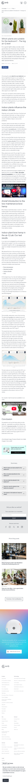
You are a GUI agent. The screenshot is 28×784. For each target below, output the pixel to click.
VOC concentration (21, 381)
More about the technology (19, 678)
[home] (4, 3)
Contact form (17, 719)
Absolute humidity (8, 269)
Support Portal (5, 721)
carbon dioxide (12, 141)
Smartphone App (5, 691)
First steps (4, 719)
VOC (4, 273)
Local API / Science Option (7, 702)
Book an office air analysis (19, 751)
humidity (10, 317)
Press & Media (17, 725)
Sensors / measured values (19, 680)
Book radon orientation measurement (19, 754)
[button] (25, 2)
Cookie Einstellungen (7, 776)
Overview (4, 678)
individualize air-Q (5, 682)
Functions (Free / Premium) (7, 695)
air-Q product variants (6, 680)
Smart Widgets (5, 697)
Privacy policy (4, 762)
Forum (15, 727)
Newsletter (16, 723)
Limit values (16, 682)
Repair (15, 721)
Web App (4, 693)
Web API (3, 704)
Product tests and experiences (5, 732)
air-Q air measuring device (14, 310)
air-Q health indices (18, 684)
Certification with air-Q (18, 686)
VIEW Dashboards (5, 684)
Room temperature (8, 267)
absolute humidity (12, 426)
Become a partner (5, 753)
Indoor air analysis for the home (19, 749)
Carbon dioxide (7, 271)
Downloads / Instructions (7, 747)
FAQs (3, 723)
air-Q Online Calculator (19, 691)
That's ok (6, 780)
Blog (13, 8)
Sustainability (4, 725)
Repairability (4, 727)
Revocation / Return (6, 764)
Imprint (3, 760)
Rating (3, 713)
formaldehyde (12, 129)
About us (16, 729)
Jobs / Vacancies (5, 751)
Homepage (4, 8)
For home (4, 686)
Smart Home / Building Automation (6, 700)
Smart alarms (4, 706)
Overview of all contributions (14, 599)
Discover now (18, 452)
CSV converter (5, 749)
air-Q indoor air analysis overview (19, 745)
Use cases (4, 734)
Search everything (5, 736)
